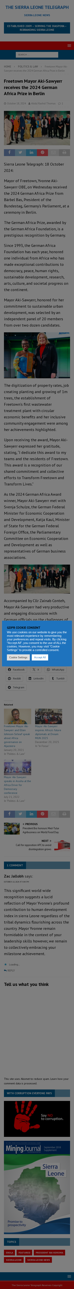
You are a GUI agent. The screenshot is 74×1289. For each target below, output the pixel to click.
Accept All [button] (40, 657)
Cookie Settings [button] (18, 657)
